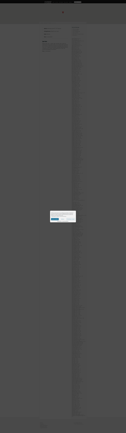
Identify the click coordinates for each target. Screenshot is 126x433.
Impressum (58, 216)
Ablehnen (62, 219)
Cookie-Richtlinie (53, 216)
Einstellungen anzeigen (70, 219)
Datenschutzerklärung (63, 216)
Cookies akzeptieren (55, 219)
